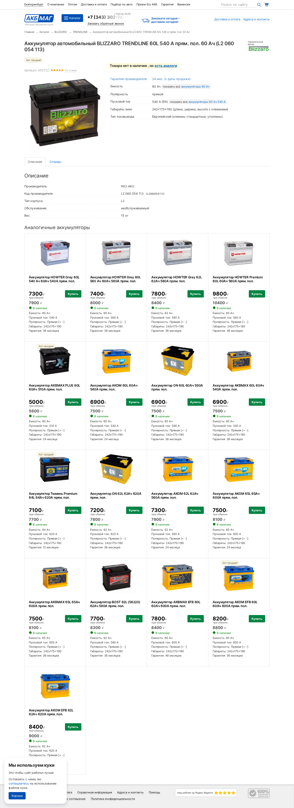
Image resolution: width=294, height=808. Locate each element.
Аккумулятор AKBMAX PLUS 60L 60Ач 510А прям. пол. (54, 387)
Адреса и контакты (256, 19)
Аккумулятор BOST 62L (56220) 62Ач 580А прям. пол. (115, 604)
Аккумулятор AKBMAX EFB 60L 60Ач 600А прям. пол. (175, 604)
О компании (55, 4)
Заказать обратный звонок (105, 23)
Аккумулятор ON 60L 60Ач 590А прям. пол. (177, 387)
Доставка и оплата (94, 4)
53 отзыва (71, 70)
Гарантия (167, 4)
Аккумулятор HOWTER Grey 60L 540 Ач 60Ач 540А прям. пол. (54, 279)
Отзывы (55, 161)
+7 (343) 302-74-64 (108, 17)
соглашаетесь (19, 783)
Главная (29, 32)
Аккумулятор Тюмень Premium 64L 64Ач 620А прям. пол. (53, 496)
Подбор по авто (122, 4)
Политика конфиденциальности (113, 798)
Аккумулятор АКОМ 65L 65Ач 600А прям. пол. (236, 496)
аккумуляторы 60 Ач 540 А (207, 101)
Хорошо (17, 795)
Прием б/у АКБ (146, 4)
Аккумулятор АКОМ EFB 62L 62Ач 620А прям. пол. (51, 712)
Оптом (72, 4)
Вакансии (183, 4)
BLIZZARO (61, 32)
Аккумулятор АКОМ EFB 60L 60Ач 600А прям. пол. (235, 604)
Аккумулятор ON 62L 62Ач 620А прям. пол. (115, 496)
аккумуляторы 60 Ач (195, 86)
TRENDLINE (80, 32)
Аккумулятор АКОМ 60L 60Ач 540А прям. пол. (114, 387)
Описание (35, 161)
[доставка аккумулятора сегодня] (160, 20)
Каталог (44, 32)
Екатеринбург (33, 4)
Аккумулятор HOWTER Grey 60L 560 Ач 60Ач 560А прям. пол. (115, 279)
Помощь (154, 792)
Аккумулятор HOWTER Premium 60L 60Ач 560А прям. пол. (238, 279)
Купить (73, 294)
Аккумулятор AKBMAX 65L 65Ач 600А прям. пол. (54, 604)
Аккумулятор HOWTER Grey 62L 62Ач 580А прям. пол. (176, 279)
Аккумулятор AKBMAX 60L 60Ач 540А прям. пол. (238, 387)
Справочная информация (94, 792)
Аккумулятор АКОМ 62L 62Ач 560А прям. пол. (174, 496)
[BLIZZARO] (259, 48)
